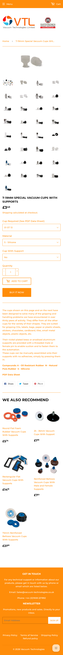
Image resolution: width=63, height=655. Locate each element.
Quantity (7, 265)
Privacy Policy (10, 635)
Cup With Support (13, 250)
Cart (58, 4)
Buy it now (17, 292)
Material (7, 236)
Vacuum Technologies (33, 649)
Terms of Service (29, 635)
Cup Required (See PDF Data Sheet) (23, 221)
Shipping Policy (49, 635)
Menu (9, 4)
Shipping (7, 212)
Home (5, 41)
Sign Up (54, 620)
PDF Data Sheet (11, 374)
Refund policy (30, 638)
